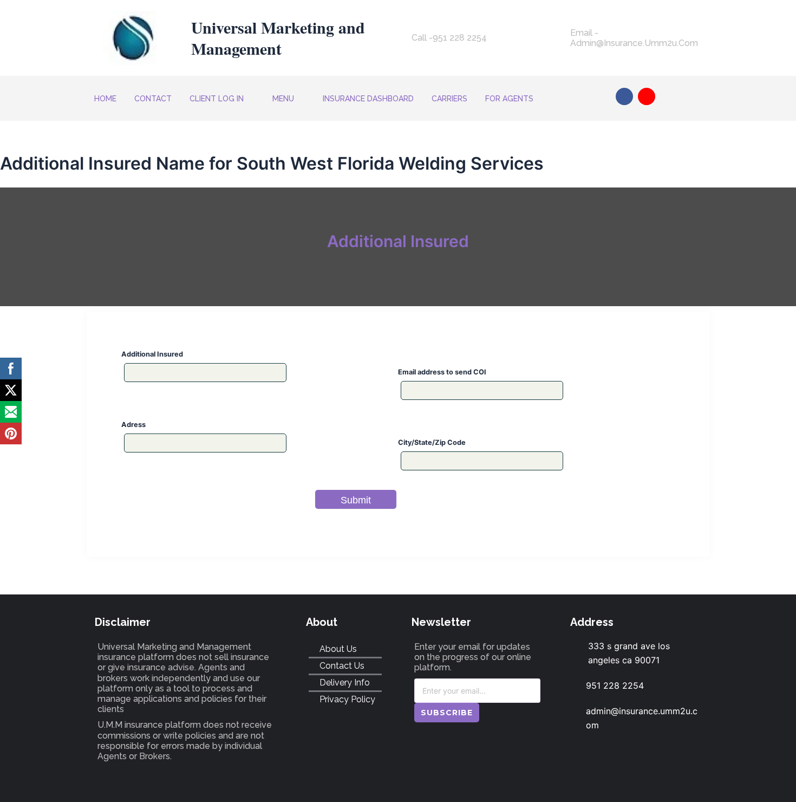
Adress (133, 425)
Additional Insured (152, 354)
